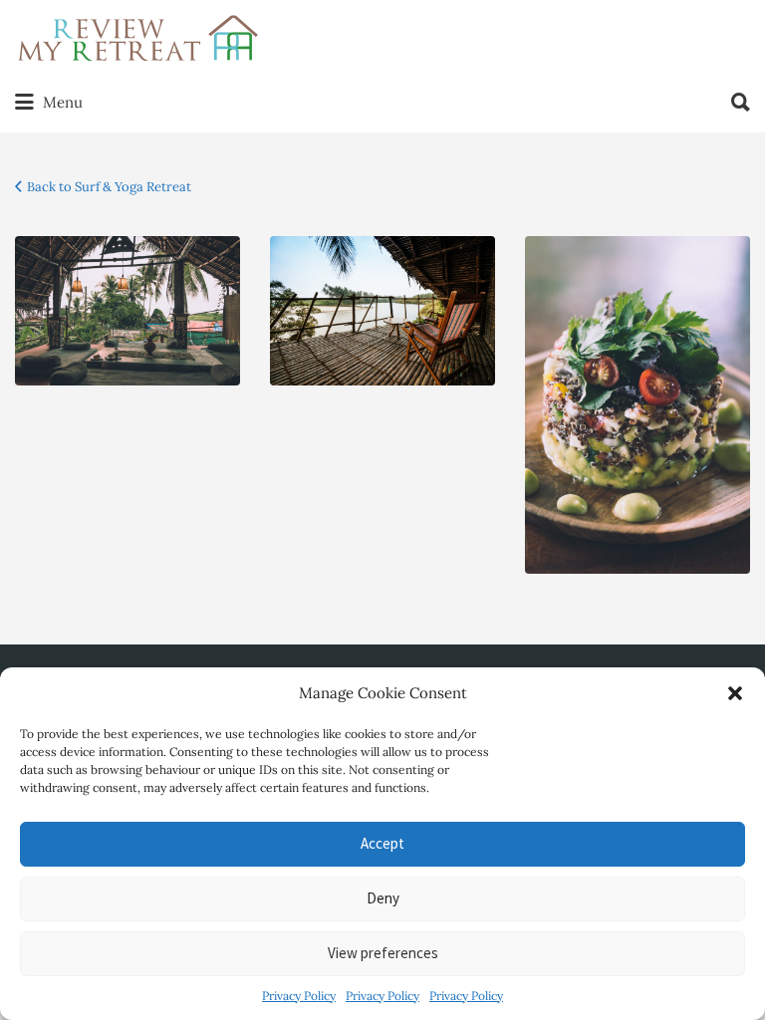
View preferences (383, 952)
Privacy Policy (299, 995)
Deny (383, 898)
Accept (382, 843)
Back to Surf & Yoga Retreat (109, 186)
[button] (735, 693)
